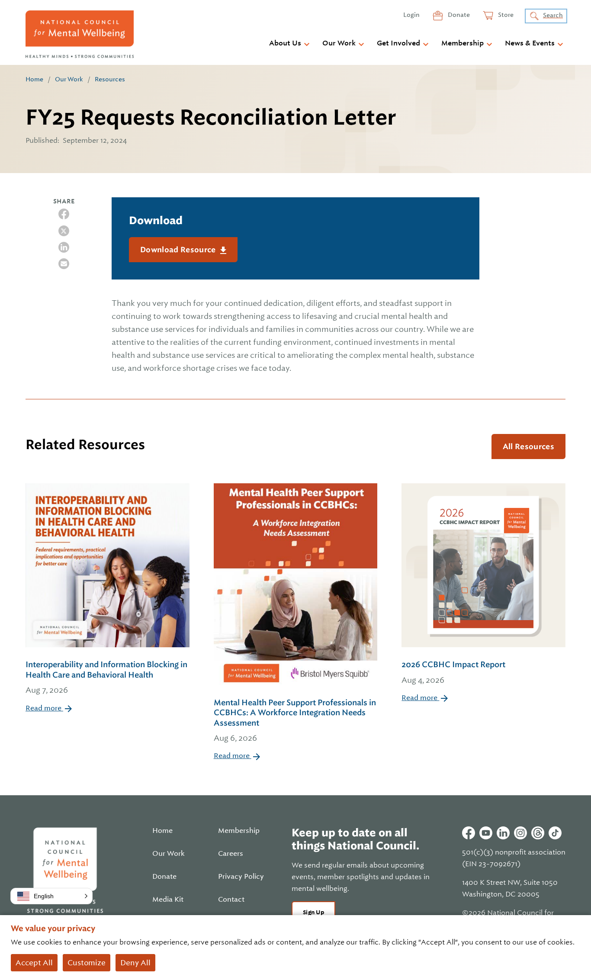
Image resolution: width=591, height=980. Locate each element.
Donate (458, 15)
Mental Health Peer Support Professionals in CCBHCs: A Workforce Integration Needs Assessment (295, 720)
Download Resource (179, 249)
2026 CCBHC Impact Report (453, 671)
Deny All (135, 962)
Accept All (34, 962)
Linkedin (503, 832)
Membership (462, 43)
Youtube (485, 832)
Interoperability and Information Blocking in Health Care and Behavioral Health (106, 677)
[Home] (80, 34)
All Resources (528, 446)
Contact (231, 899)
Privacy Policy (241, 876)
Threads (537, 832)
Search (553, 15)
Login (411, 15)
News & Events (530, 43)
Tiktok (555, 832)
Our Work (339, 43)
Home (34, 79)
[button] (51, 896)
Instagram (520, 832)
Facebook (468, 832)
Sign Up (313, 912)
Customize (86, 962)
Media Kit (167, 899)
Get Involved (398, 43)
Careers (230, 853)
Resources (110, 79)
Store (505, 15)
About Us (285, 43)
